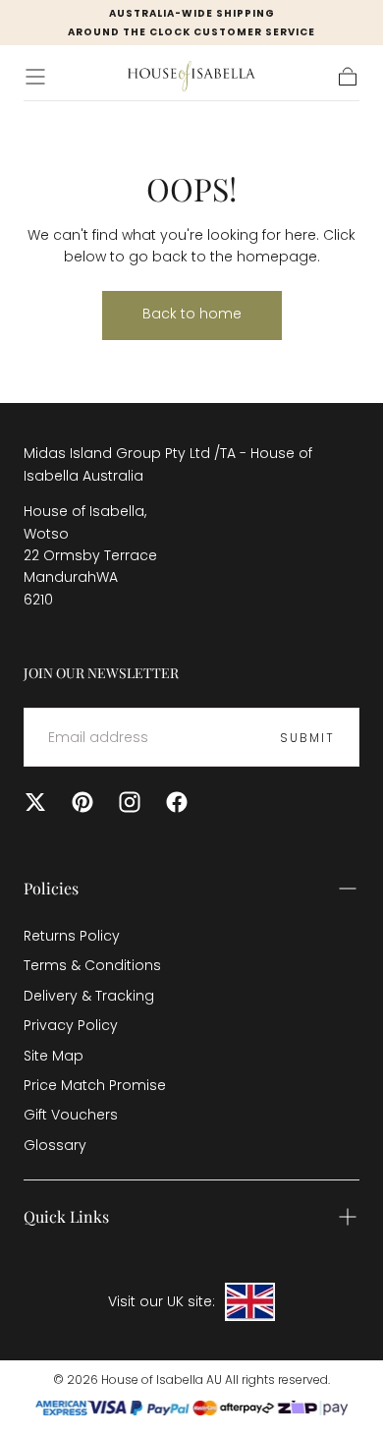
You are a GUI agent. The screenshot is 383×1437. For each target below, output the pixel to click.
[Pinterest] (82, 802)
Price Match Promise (95, 1085)
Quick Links (66, 1216)
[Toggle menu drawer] (35, 76)
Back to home (192, 313)
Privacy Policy (71, 1025)
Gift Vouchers (71, 1114)
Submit (307, 737)
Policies (51, 888)
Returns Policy (72, 936)
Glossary (55, 1145)
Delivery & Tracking (89, 996)
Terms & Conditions (92, 965)
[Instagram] (129, 802)
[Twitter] (35, 802)
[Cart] (347, 76)
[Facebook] (176, 802)
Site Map (53, 1055)
